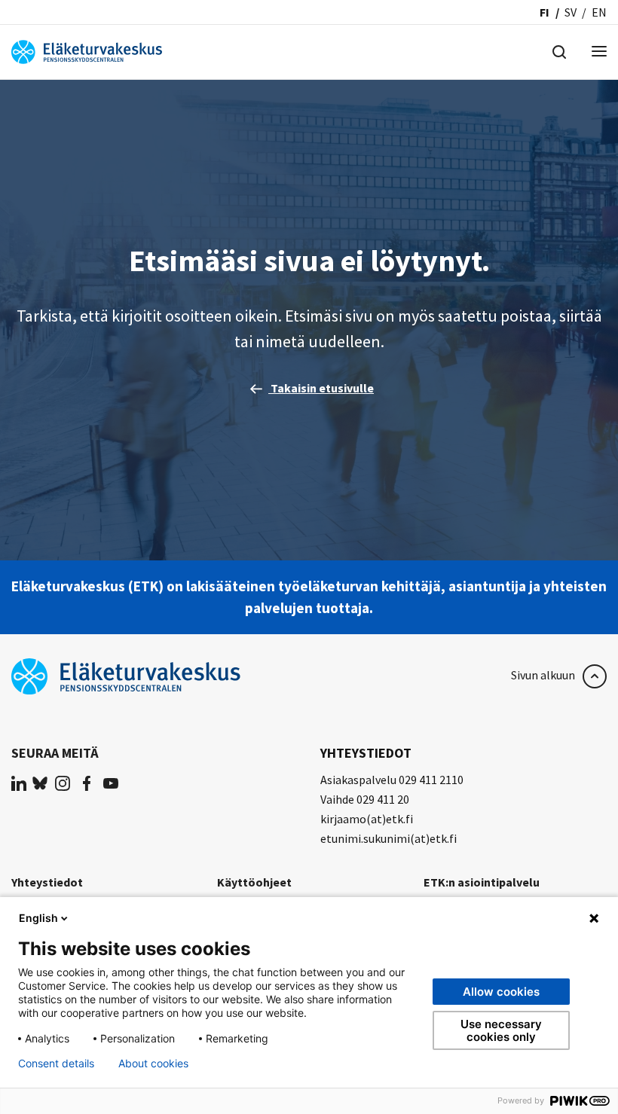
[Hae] (559, 50)
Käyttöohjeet (254, 882)
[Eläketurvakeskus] (86, 50)
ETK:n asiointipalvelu (482, 882)
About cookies (153, 1064)
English (38, 917)
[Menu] (599, 52)
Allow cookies (501, 991)
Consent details (56, 1064)
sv (570, 12)
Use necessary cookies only (501, 1030)
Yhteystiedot (47, 882)
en (599, 12)
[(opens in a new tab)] (18, 782)
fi (544, 12)
